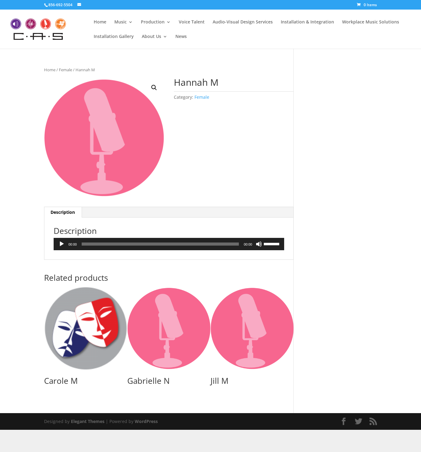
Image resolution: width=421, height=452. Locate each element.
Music (120, 22)
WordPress (146, 421)
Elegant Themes (87, 421)
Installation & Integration (307, 22)
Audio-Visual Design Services (243, 22)
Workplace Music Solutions (370, 22)
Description (63, 212)
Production (153, 22)
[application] (169, 244)
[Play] (62, 244)
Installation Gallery (114, 36)
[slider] (272, 243)
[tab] (63, 212)
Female (65, 70)
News (181, 36)
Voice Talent (192, 22)
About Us (151, 36)
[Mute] (259, 244)
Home (100, 22)
